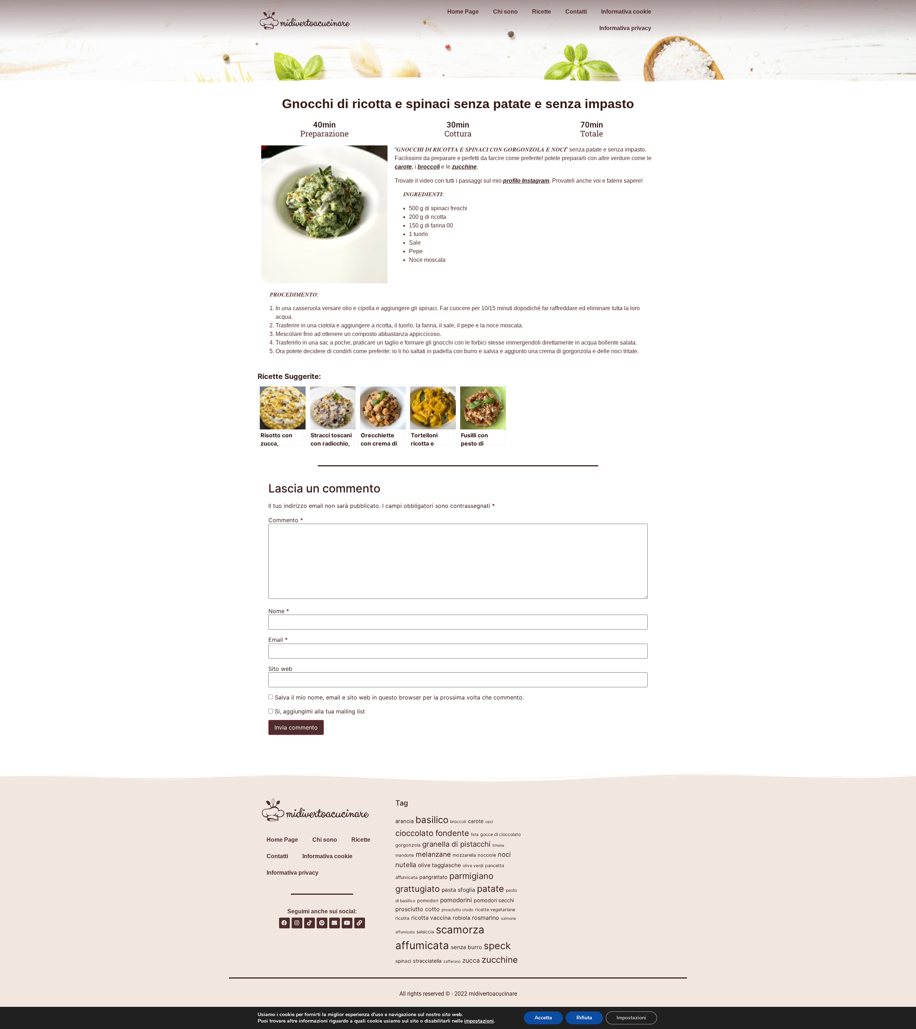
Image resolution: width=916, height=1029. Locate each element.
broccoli (458, 821)
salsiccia (425, 931)
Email (278, 640)
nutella (405, 865)
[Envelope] (334, 923)
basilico (431, 819)
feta (474, 834)
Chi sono (505, 12)
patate (490, 888)
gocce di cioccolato (500, 834)
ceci (489, 821)
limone (498, 845)
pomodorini (456, 900)
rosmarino (485, 917)
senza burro (466, 947)
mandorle (404, 855)
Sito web (280, 669)
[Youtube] (347, 923)
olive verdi (473, 865)
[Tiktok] (309, 923)
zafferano (452, 961)
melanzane (433, 854)
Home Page (463, 12)
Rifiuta (584, 1017)
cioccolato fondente (432, 833)
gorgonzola (407, 845)
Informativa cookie (626, 12)
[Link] (359, 923)
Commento (285, 520)
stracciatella (427, 961)
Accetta (543, 1017)
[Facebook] (284, 923)
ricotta (402, 918)
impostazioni (479, 1021)
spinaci (403, 961)
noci (504, 854)
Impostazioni (631, 1017)
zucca (471, 960)
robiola (461, 918)
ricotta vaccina (431, 917)
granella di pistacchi (456, 844)
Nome (278, 611)
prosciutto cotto (417, 909)
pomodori (427, 900)
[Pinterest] (322, 923)
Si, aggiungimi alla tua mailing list (319, 711)
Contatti (576, 12)
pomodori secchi (494, 900)
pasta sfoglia (458, 889)
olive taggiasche (439, 865)
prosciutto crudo (457, 909)
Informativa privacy (625, 28)
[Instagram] (297, 923)
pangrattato (433, 877)
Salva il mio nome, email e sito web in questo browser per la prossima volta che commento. (399, 697)
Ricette (541, 12)
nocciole (487, 855)
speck (497, 945)
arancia (404, 821)
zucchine (500, 960)
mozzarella (464, 855)
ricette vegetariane (495, 909)
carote (475, 821)
